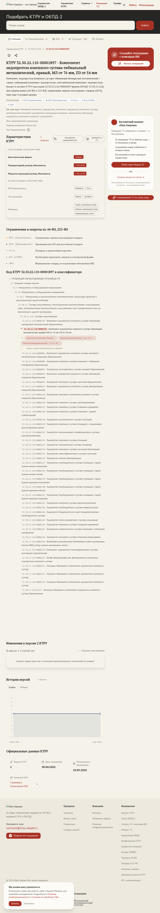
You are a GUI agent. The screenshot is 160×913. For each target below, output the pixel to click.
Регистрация (146, 5)
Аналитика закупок (130, 869)
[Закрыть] (149, 121)
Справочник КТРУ (67, 5)
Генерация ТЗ (101, 5)
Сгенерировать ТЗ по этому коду (133, 197)
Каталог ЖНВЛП (128, 852)
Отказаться (29, 903)
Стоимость (68, 812)
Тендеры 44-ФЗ (129, 857)
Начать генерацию (133, 63)
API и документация (130, 880)
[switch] (77, 650)
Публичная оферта (101, 818)
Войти (133, 5)
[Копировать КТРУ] (102, 67)
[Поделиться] (16, 55)
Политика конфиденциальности (102, 826)
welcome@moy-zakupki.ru (22, 828)
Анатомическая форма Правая (39, 338)
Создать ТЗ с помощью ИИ (134, 824)
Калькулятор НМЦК (130, 835)
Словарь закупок (72, 829)
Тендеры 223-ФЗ (129, 863)
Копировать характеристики (70, 138)
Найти (145, 25)
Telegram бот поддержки (25, 835)
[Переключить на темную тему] (124, 5)
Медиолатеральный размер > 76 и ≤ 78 (40, 343)
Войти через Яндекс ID (133, 164)
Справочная (69, 824)
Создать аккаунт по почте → (130, 177)
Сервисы (85, 3)
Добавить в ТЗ (97, 138)
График (12, 687)
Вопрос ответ (70, 818)
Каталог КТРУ (127, 812)
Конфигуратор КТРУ (131, 840)
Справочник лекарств (131, 846)
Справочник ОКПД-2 (44, 5)
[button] (52, 67)
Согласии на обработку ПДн (45, 897)
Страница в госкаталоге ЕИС (19, 784)
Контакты (96, 812)
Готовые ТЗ (126, 829)
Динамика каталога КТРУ (133, 874)
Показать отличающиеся (93, 650)
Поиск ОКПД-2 (128, 818)
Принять (15, 903)
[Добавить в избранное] (9, 55)
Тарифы (117, 3)
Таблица (24, 687)
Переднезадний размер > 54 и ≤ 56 (76, 338)
